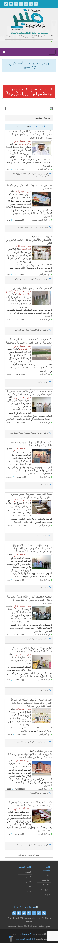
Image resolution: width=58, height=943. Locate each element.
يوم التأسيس (40, 176)
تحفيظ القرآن (32, 638)
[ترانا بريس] (11, 939)
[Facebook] (16, 4)
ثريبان (27, 330)
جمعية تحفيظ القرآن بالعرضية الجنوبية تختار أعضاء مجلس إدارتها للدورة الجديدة (29, 600)
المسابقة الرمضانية (30, 433)
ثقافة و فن (46, 885)
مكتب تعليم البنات (22, 844)
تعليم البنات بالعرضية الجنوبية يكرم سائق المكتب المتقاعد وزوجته (31, 650)
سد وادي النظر (19, 330)
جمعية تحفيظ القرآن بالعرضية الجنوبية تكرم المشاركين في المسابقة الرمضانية (29, 392)
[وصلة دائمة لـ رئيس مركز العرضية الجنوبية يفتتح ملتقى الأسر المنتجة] (42, 456)
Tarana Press (28, 934)
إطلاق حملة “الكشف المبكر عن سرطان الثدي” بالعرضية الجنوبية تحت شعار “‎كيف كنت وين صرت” (30, 703)
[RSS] (6, 4)
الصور (29, 886)
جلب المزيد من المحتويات (29, 855)
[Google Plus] (21, 4)
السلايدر (36, 169)
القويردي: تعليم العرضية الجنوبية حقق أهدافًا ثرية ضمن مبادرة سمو (29, 756)
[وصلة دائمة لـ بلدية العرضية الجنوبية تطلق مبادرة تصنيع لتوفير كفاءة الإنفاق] (42, 507)
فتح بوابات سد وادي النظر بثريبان (32, 288)
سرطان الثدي (32, 741)
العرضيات (46, 278)
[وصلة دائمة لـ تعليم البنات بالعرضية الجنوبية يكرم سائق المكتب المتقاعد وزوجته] (42, 661)
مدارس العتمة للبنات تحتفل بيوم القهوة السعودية (29, 187)
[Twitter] (11, 4)
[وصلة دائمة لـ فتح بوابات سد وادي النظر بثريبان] (42, 298)
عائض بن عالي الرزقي (22, 278)
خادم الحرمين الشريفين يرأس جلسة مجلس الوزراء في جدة (29, 92)
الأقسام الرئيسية (47, 868)
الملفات (28, 891)
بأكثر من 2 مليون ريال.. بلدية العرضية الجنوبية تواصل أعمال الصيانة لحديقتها (29, 341)
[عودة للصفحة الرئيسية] (29, 22)
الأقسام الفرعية (25, 867)
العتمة (47, 227)
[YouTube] (26, 4)
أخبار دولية (46, 880)
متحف (12, 278)
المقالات (28, 872)
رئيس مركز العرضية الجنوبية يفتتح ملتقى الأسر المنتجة (31, 444)
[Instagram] (36, 4)
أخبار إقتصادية (44, 889)
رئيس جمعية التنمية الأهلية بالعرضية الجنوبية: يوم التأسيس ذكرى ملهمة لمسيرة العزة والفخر (30, 135)
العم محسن (33, 844)
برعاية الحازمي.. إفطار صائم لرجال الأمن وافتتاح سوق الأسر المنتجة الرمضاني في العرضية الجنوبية (32, 548)
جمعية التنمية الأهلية (30, 173)
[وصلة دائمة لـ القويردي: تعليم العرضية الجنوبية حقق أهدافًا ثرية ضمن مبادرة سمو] (42, 768)
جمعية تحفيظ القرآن (16, 433)
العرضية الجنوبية (43, 173)
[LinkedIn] (31, 4)
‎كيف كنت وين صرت (20, 741)
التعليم (40, 220)
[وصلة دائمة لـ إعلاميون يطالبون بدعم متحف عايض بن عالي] (42, 253)
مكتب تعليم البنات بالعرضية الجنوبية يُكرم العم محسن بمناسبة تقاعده (30, 804)
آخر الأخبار (47, 169)
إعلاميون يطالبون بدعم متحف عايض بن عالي (29, 241)
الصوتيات (27, 881)
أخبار (41, 169)
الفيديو (28, 877)
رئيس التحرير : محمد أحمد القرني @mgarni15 (29, 65)
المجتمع (47, 894)
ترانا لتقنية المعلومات (25, 939)
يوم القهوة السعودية (25, 227)
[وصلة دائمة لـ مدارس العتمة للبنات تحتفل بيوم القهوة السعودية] (42, 199)
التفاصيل (46, 166)
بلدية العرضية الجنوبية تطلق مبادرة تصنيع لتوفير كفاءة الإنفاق (31, 495)
